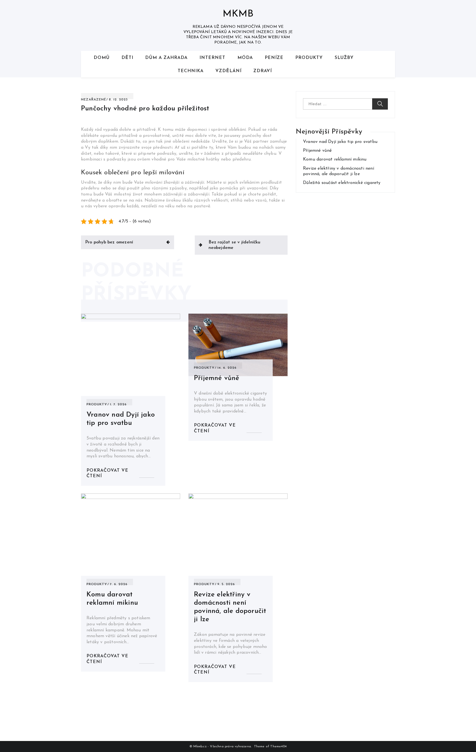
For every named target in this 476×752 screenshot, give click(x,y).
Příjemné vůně (216, 378)
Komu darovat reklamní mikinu (335, 159)
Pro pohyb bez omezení (109, 242)
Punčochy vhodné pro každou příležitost (145, 108)
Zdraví (262, 71)
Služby (344, 58)
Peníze (274, 58)
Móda (245, 58)
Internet (212, 58)
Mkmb (238, 14)
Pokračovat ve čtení (107, 473)
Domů (102, 58)
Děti (127, 58)
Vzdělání (228, 71)
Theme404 (278, 746)
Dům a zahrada (166, 58)
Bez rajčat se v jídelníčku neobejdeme (235, 245)
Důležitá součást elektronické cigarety (342, 183)
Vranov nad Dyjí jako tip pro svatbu (340, 142)
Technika (191, 71)
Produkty (309, 58)
